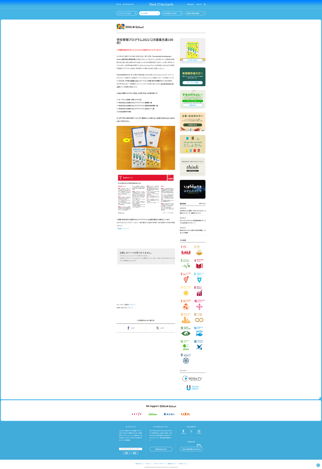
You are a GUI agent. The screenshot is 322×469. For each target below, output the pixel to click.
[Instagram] (199, 432)
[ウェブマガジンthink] (192, 166)
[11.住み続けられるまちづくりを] (186, 318)
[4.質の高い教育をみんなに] (199, 264)
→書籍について (122, 228)
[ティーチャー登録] (192, 76)
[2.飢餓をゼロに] (199, 251)
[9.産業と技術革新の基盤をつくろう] (186, 305)
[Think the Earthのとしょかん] (192, 144)
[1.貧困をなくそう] (186, 251)
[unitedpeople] (192, 388)
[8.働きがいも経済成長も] (199, 291)
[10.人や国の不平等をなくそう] (199, 305)
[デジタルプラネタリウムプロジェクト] (192, 189)
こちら (131, 304)
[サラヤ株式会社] (152, 414)
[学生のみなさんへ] (192, 99)
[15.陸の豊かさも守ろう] (186, 345)
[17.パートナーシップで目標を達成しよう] (186, 359)
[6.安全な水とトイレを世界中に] (199, 278)
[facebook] (183, 432)
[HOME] (161, 4)
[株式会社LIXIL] (185, 414)
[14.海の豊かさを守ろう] (199, 332)
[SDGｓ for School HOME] (130, 26)
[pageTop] (318, 465)
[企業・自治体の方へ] (192, 121)
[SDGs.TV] (192, 378)
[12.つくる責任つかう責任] (199, 318)
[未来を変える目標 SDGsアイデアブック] (192, 51)
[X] (160, 328)
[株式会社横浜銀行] (169, 414)
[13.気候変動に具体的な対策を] (186, 332)
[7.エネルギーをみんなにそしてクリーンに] (186, 291)
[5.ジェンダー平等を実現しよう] (186, 278)
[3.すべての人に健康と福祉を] (186, 264)
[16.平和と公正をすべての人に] (199, 345)
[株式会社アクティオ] (136, 414)
